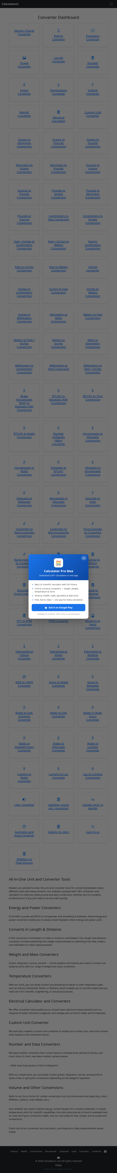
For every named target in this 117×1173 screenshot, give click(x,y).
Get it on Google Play (60, 607)
